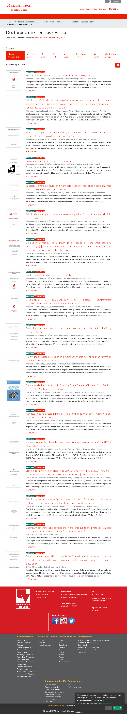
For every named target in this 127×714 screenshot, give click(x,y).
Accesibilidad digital (24, 676)
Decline (109, 708)
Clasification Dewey (110, 55)
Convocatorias (83, 645)
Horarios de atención (24, 667)
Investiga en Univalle (52, 694)
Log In (115, 1)
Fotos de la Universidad (25, 657)
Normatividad (22, 664)
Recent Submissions (13, 55)
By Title (55, 55)
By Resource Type (82, 55)
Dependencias (22, 652)
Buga (60, 643)
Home (81, 9)
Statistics (113, 9)
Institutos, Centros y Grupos (88, 643)
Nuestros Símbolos (24, 647)
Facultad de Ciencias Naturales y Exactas (83, 21)
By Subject (67, 55)
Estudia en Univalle (52, 687)
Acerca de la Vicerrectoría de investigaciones (94, 640)
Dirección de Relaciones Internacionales (92, 650)
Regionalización (64, 662)
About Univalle (50, 699)
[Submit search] (106, 1)
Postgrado (41, 643)
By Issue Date (31, 55)
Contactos (49, 702)
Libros (70, 685)
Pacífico (61, 652)
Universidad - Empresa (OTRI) (88, 647)
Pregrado (41, 640)
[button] (110, 1)
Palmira (61, 655)
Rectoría (20, 645)
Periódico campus (74, 687)
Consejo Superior (23, 640)
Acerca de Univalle (23, 650)
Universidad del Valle (56, 706)
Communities (91, 9)
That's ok (117, 708)
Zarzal (61, 659)
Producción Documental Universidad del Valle (27, 21)
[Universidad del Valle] (23, 599)
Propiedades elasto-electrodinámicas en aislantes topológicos (58, 75)
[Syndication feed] (117, 65)
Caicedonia (63, 645)
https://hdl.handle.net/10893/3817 (50, 37)
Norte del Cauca (64, 650)
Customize (81, 708)
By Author (44, 55)
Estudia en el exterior (52, 690)
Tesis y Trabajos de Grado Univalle (55, 21)
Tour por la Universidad (25, 662)
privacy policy (105, 703)
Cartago (62, 647)
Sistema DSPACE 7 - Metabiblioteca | (59, 711)
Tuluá (61, 640)
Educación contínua (44, 645)
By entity (96, 55)
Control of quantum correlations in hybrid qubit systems (55, 274)
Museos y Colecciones (25, 655)
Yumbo (61, 657)
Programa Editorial (84, 652)
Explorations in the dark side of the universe (49, 160)
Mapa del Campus (23, 659)
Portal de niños (22, 669)
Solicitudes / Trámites (53, 697)
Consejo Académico (24, 643)
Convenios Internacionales (54, 692)
